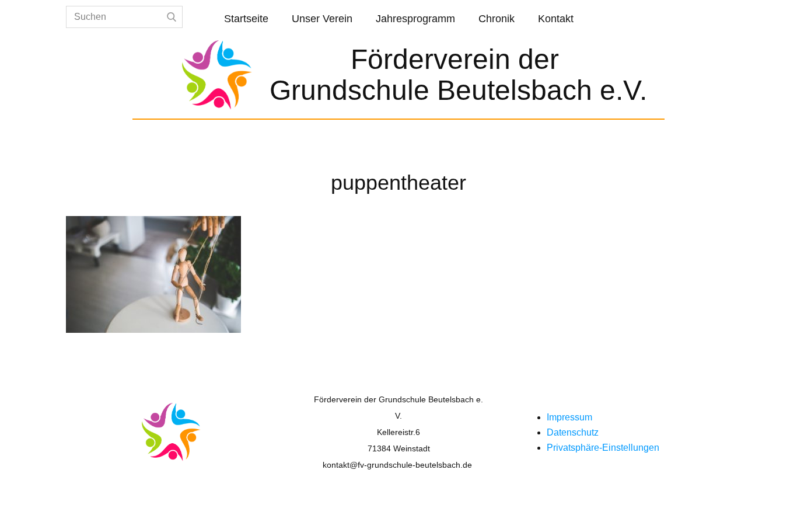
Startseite (246, 19)
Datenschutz (573, 432)
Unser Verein (322, 19)
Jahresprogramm (415, 19)
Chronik (496, 19)
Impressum (569, 417)
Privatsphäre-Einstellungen (603, 448)
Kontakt (556, 19)
